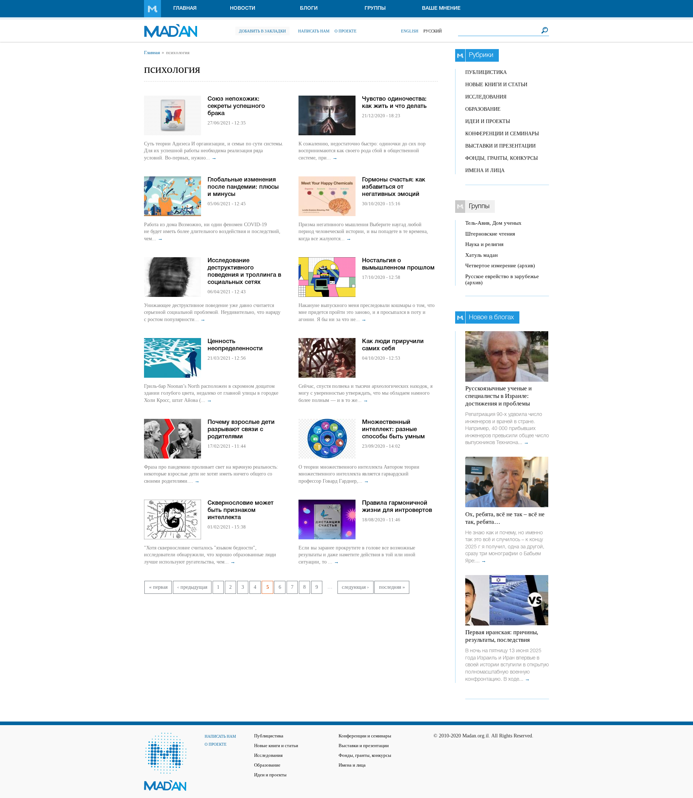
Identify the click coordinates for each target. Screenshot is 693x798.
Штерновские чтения (490, 234)
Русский (432, 31)
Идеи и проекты (487, 121)
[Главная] (170, 27)
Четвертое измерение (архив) (500, 265)
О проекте (346, 31)
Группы (375, 8)
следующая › (355, 587)
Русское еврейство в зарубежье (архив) (502, 279)
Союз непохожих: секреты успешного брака (236, 106)
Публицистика (486, 72)
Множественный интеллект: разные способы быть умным (393, 429)
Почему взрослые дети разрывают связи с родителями (241, 429)
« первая (158, 587)
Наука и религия (484, 244)
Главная (185, 8)
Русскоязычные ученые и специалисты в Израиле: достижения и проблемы (498, 396)
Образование (483, 109)
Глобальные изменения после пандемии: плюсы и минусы (243, 187)
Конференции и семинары (502, 133)
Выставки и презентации (500, 146)
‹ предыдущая (192, 587)
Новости (242, 8)
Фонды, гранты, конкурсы (501, 158)
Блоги (309, 8)
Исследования (485, 97)
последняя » (392, 587)
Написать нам (314, 31)
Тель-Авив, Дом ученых (493, 223)
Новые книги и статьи (496, 84)
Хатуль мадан (481, 255)
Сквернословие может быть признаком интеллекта (241, 510)
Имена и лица (485, 170)
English (409, 31)
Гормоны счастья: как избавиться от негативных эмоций (393, 187)
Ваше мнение (441, 8)
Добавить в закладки (262, 31)
